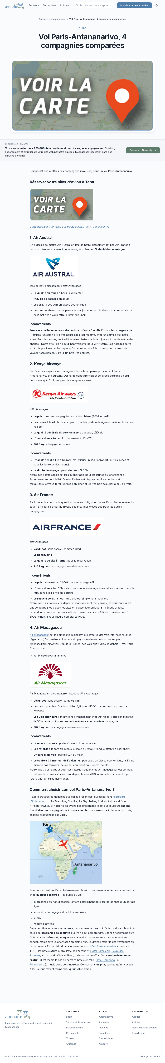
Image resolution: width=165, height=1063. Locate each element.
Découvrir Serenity (141, 150)
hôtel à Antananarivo (103, 946)
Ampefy (103, 1043)
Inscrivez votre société (134, 5)
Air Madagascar (39, 634)
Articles (64, 5)
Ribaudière (36, 964)
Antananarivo (106, 1016)
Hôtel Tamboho (105, 960)
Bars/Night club (74, 1027)
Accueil (136, 1016)
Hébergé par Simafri (150, 1056)
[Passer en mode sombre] (157, 5)
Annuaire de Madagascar (52, 19)
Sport (69, 1016)
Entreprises (49, 5)
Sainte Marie (106, 1038)
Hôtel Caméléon (100, 951)
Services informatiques (79, 1022)
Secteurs (34, 5)
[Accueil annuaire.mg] (14, 5)
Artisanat (71, 1043)
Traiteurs (71, 1038)
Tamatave (104, 1033)
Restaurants (72, 1033)
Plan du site (138, 1033)
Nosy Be (103, 1027)
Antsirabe (104, 1022)
